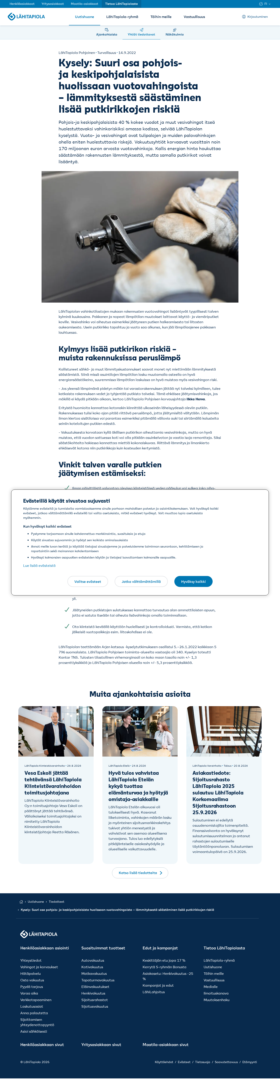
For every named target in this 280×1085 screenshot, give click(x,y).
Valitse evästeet (87, 581)
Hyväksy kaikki (193, 581)
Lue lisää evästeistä (39, 565)
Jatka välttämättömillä (141, 581)
